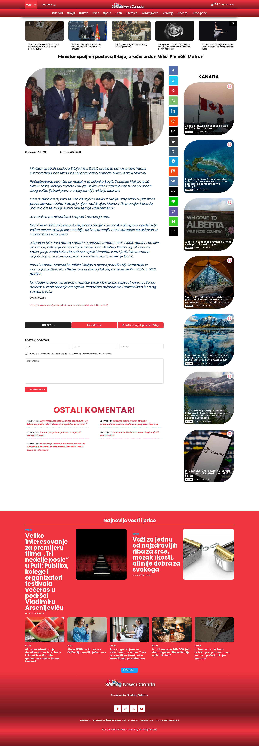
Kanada (189, 132)
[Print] (173, 141)
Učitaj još (128, 670)
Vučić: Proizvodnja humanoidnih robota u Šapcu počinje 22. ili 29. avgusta (86, 46)
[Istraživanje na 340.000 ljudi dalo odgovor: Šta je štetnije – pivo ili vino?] (171, 629)
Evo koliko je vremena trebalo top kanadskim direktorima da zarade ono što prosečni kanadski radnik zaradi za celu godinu (56, 446)
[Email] (173, 131)
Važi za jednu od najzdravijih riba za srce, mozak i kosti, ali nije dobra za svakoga (156, 554)
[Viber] (173, 211)
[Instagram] (125, 708)
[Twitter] (173, 80)
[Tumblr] (173, 151)
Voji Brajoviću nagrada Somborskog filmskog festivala (131, 45)
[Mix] (173, 171)
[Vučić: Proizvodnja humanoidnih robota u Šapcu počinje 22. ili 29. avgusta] (87, 31)
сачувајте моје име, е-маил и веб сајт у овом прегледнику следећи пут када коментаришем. (70, 353)
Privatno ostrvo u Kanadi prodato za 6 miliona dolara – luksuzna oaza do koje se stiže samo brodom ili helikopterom (208, 182)
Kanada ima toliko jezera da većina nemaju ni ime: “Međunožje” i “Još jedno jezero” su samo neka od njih (206, 357)
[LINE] (173, 201)
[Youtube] (141, 708)
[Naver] (173, 221)
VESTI (28, 530)
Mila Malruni (94, 325)
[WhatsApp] (173, 100)
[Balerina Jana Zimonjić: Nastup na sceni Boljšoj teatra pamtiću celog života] (218, 31)
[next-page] (233, 23)
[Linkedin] (173, 111)
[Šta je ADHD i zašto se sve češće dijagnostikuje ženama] (87, 629)
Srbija (198, 646)
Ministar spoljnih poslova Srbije (140, 325)
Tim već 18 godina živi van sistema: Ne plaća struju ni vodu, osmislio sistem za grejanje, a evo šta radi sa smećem (208, 300)
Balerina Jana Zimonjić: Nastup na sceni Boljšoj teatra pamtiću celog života (217, 46)
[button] (49, 4)
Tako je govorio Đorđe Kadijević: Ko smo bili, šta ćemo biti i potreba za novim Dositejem (174, 46)
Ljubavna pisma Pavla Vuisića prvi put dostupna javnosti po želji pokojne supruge (43, 46)
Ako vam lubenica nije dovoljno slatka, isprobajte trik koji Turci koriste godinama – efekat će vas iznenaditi (43, 655)
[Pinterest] (173, 90)
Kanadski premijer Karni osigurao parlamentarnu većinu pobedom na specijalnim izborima (129, 422)
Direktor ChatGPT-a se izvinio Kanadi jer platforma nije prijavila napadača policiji (207, 473)
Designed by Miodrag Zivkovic (129, 695)
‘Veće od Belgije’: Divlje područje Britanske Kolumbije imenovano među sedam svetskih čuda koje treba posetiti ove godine (208, 414)
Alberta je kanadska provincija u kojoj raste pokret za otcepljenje (208, 243)
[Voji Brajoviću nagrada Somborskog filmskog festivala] (131, 31)
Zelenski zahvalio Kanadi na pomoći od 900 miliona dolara (207, 127)
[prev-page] (29, 23)
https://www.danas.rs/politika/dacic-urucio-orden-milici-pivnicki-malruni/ (69, 305)
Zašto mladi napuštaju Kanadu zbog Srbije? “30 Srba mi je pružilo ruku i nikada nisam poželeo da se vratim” (57, 422)
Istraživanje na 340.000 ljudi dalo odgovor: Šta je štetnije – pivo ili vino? (171, 652)
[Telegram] (173, 161)
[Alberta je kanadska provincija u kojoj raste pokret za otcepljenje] (209, 224)
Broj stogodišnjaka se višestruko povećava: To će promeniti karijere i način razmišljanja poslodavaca (128, 654)
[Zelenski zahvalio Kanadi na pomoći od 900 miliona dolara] (209, 108)
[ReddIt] (173, 121)
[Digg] (173, 191)
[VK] (173, 181)
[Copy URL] (173, 231)
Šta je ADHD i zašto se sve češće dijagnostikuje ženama (86, 651)
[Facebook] (173, 70)
